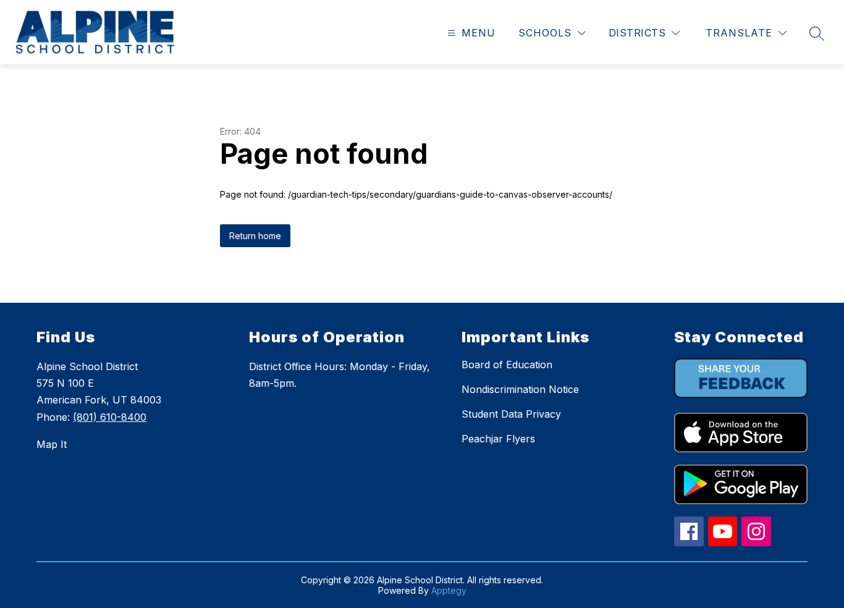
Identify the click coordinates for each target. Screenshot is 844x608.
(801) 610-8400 (109, 417)
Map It (51, 444)
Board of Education (507, 364)
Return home (255, 235)
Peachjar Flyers (498, 439)
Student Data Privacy (511, 414)
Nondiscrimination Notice (520, 389)
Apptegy (448, 590)
